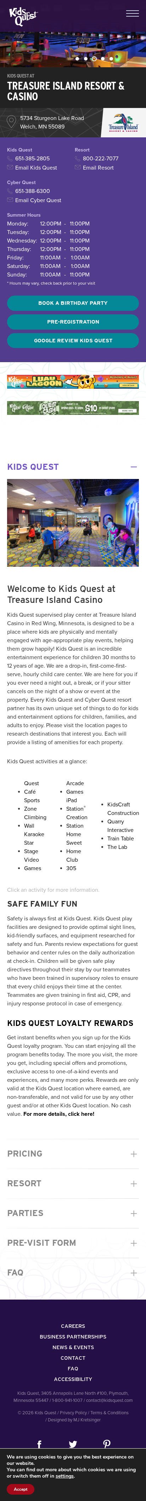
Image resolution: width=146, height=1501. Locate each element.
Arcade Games (75, 787)
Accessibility (73, 1379)
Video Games (32, 864)
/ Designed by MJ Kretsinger (73, 1420)
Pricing (73, 1154)
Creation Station (77, 821)
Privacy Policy (73, 1413)
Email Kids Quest (36, 167)
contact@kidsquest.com (109, 1400)
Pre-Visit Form (73, 1243)
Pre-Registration (73, 322)
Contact (73, 1358)
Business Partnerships (73, 1337)
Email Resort (98, 167)
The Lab (117, 847)
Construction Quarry (123, 817)
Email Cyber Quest (38, 200)
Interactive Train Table (120, 834)
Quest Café (31, 787)
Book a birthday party (73, 303)
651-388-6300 (32, 191)
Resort (73, 1183)
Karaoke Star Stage (34, 843)
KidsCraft (118, 804)
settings (65, 1476)
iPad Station (76, 804)
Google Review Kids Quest (73, 340)
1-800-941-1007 (67, 1400)
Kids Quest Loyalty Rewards (70, 1023)
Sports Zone (32, 804)
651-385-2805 (32, 158)
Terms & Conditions (109, 1413)
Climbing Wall (35, 821)
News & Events (73, 1347)
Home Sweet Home (74, 843)
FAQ (73, 1273)
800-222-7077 (100, 158)
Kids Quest (23, 16)
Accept (20, 1489)
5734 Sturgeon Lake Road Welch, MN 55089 (52, 122)
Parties (73, 1213)
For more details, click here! (58, 1114)
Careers (73, 1326)
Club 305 (72, 864)
